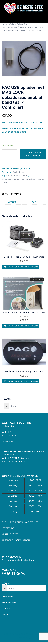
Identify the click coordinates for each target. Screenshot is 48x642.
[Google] (18, 573)
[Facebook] (13, 573)
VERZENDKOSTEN (11, 534)
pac (18, 175)
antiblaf (11, 175)
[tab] (11, 194)
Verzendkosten (9, 602)
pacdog (24, 175)
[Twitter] (9, 573)
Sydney (26, 637)
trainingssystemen (10, 179)
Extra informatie (11, 194)
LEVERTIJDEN (9, 528)
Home (4, 24)
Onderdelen (12, 27)
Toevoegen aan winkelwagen (33, 154)
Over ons (6, 608)
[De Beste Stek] (24, 8)
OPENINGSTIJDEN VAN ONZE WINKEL (20, 522)
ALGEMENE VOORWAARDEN (16, 540)
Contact (6, 614)
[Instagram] (4, 573)
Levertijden (7, 596)
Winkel (12, 24)
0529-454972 (8, 441)
